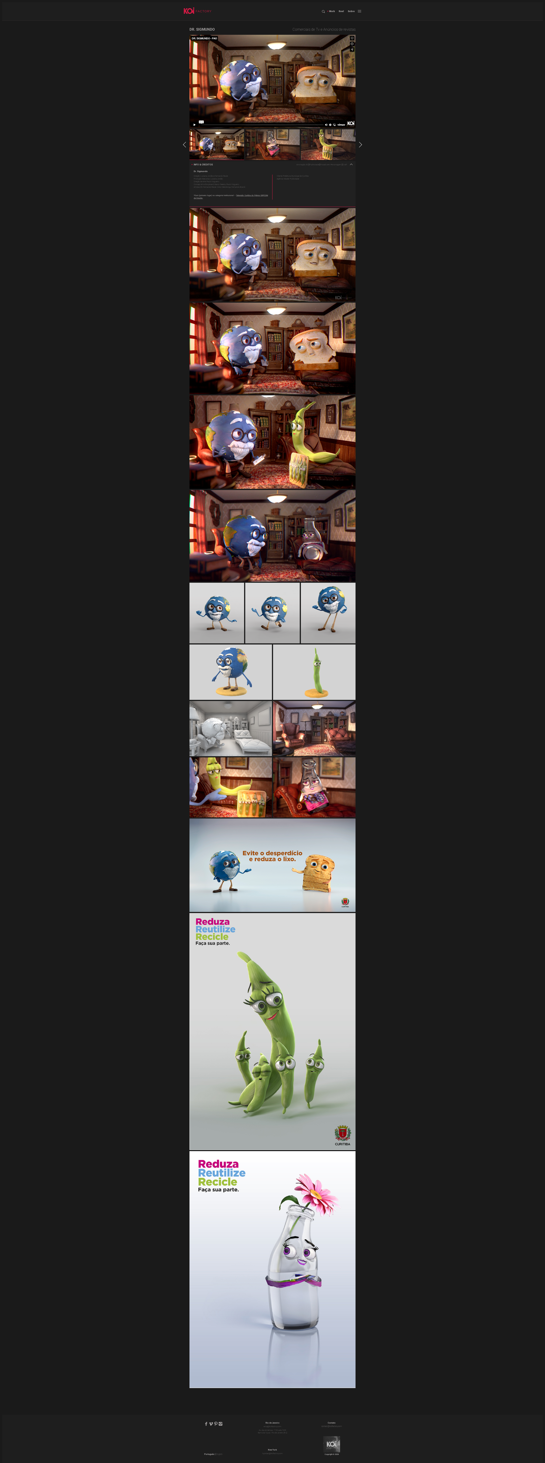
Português (209, 1454)
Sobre (351, 11)
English (219, 1454)
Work (332, 11)
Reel (341, 11)
